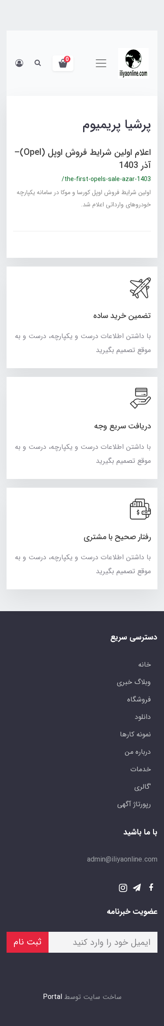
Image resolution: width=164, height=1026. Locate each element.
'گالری (142, 786)
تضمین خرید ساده (122, 316)
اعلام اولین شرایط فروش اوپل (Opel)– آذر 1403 (82, 159)
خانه (144, 664)
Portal (52, 997)
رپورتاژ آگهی (134, 804)
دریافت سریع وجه (122, 426)
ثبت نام (28, 942)
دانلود (143, 716)
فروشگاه (139, 699)
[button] (63, 63)
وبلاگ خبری (134, 682)
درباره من (138, 751)
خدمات (140, 769)
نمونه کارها (135, 734)
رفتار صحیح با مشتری (117, 537)
